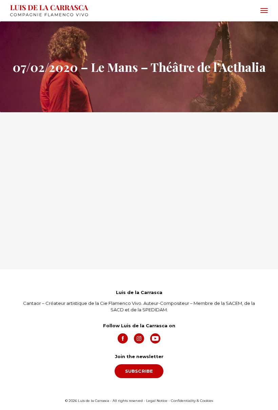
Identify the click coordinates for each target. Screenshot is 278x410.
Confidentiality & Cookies (192, 400)
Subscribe (139, 371)
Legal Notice (156, 400)
